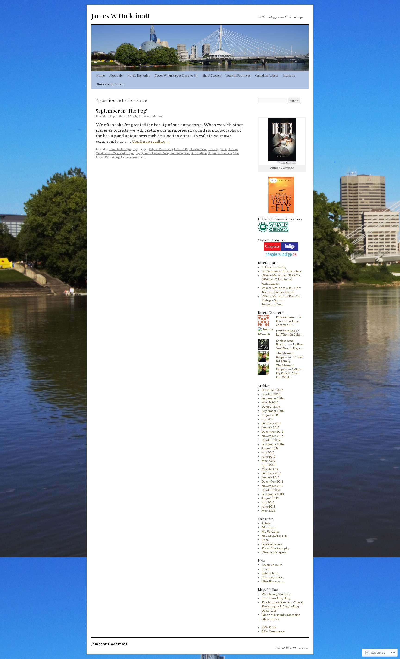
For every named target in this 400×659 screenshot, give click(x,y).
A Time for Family (274, 267)
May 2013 (268, 510)
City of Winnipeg (161, 149)
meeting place (217, 149)
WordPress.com (273, 581)
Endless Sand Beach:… (285, 342)
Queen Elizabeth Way (155, 153)
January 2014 (270, 477)
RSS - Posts (269, 627)
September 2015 (273, 411)
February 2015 (271, 423)
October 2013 (271, 490)
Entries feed (270, 573)
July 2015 (268, 419)
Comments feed (273, 577)
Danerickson (285, 317)
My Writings (270, 531)
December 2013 (272, 481)
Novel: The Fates (138, 75)
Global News (270, 619)
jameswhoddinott (151, 116)
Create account (272, 565)
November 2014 (273, 435)
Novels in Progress (275, 535)
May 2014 (268, 460)
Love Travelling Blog (276, 598)
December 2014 (272, 431)
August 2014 (270, 448)
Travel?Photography (123, 149)
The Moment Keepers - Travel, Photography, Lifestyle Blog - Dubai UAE (282, 606)
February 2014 (271, 473)
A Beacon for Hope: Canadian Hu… (288, 321)
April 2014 (269, 465)
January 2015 (270, 427)
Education (268, 527)
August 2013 (270, 498)
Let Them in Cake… (289, 334)
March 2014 (270, 469)
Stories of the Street (110, 84)
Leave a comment (133, 157)
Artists (266, 523)
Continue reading (151, 141)
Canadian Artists (266, 75)
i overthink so (285, 331)
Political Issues (272, 544)
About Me (116, 75)
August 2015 (270, 415)
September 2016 (273, 398)
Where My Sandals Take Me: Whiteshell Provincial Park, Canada (281, 279)
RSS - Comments (273, 631)
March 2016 (270, 402)
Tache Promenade (220, 153)
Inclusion (289, 75)
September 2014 (273, 444)
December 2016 (273, 390)
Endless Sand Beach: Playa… (289, 346)
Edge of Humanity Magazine (281, 614)
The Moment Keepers (285, 355)
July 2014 (268, 452)
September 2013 (273, 494)
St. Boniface (199, 153)
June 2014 (268, 456)
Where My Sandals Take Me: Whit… (289, 373)
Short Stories (212, 75)
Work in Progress (238, 75)
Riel (187, 153)
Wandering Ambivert (276, 594)
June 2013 (268, 506)
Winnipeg (112, 157)
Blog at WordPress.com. (292, 648)
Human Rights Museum (190, 149)
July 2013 (268, 502)
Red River (176, 153)
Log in (266, 569)
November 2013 (273, 485)
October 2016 (271, 394)
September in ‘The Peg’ (121, 110)
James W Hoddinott (120, 15)
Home (100, 75)
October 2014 (271, 440)
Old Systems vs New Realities (281, 271)
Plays (265, 540)
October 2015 (271, 406)
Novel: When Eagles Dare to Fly (176, 75)
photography (131, 153)
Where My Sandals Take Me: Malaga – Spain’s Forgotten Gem (281, 300)
